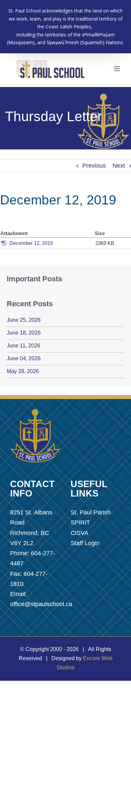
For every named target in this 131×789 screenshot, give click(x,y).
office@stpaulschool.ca (41, 604)
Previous (94, 165)
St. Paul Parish (91, 512)
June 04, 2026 (24, 358)
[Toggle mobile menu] (117, 68)
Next (119, 165)
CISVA (79, 533)
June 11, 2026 (23, 345)
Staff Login (85, 543)
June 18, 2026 (24, 333)
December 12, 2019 (31, 243)
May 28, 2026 (23, 371)
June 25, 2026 (24, 320)
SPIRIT (80, 522)
